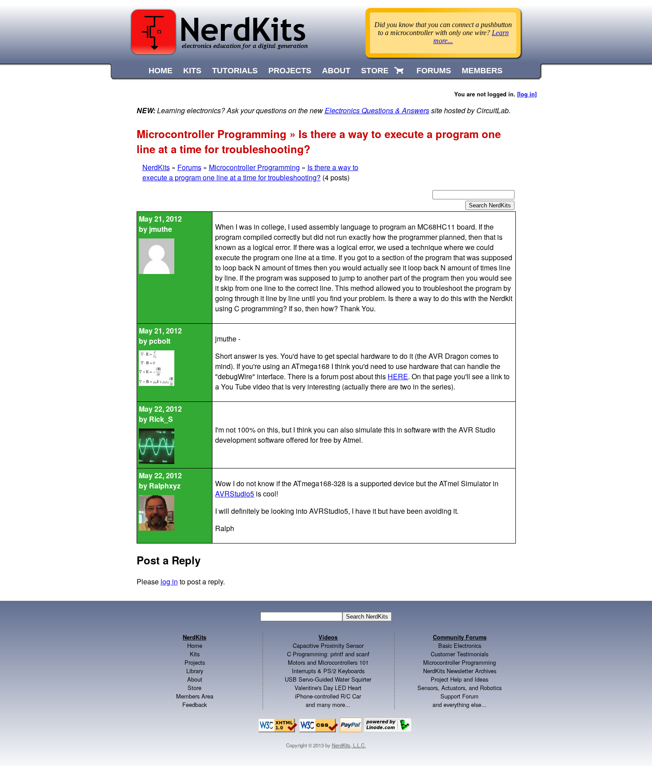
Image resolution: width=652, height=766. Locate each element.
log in (169, 581)
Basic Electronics (459, 645)
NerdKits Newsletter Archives (459, 671)
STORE (375, 70)
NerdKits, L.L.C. (349, 745)
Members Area (194, 696)
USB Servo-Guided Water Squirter (328, 679)
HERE (398, 376)
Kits (195, 654)
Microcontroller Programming (254, 167)
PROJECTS (289, 70)
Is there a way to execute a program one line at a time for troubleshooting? (250, 172)
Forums (189, 167)
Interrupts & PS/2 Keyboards (328, 671)
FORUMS (433, 70)
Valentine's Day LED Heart (328, 687)
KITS (192, 70)
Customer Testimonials (459, 654)
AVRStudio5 (234, 493)
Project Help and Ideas (459, 679)
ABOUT (336, 70)
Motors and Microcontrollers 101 (328, 662)
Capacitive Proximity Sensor (328, 645)
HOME (161, 70)
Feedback (194, 704)
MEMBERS (482, 70)
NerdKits (156, 167)
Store (194, 687)
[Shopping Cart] (400, 70)
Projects (195, 662)
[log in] (527, 94)
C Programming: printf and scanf (328, 654)
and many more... (328, 704)
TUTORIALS (235, 70)
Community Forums (460, 637)
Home (194, 645)
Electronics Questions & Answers (377, 110)
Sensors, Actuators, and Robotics (459, 687)
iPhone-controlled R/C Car (328, 696)
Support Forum (459, 696)
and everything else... (459, 704)
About (194, 679)
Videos (328, 637)
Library (194, 671)
